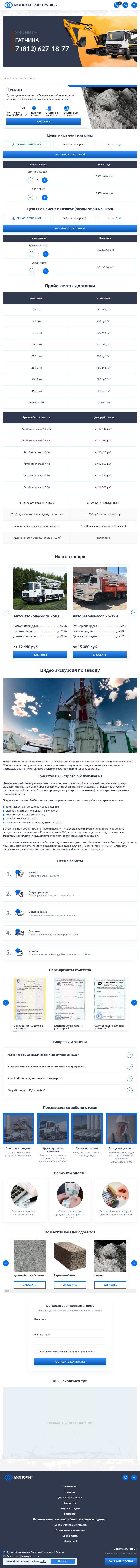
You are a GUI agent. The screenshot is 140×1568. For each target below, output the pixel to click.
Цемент (99, 1275)
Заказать (43, 121)
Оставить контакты (70, 1362)
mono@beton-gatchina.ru (26, 1556)
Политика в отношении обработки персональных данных (70, 1519)
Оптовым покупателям (70, 1530)
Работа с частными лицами (70, 1525)
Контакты (70, 1514)
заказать (29, 1285)
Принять (62, 1561)
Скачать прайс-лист (29, 144)
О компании (70, 1486)
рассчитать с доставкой (70, 155)
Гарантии (70, 1503)
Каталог (19, 78)
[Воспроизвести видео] (70, 715)
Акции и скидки (70, 1508)
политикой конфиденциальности (74, 1351)
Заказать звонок (121, 1561)
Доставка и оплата (70, 1497)
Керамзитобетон (64, 1275)
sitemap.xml (70, 1541)
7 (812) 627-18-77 (45, 5)
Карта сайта (70, 1536)
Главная (7, 78)
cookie (43, 1561)
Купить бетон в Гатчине (29, 1275)
